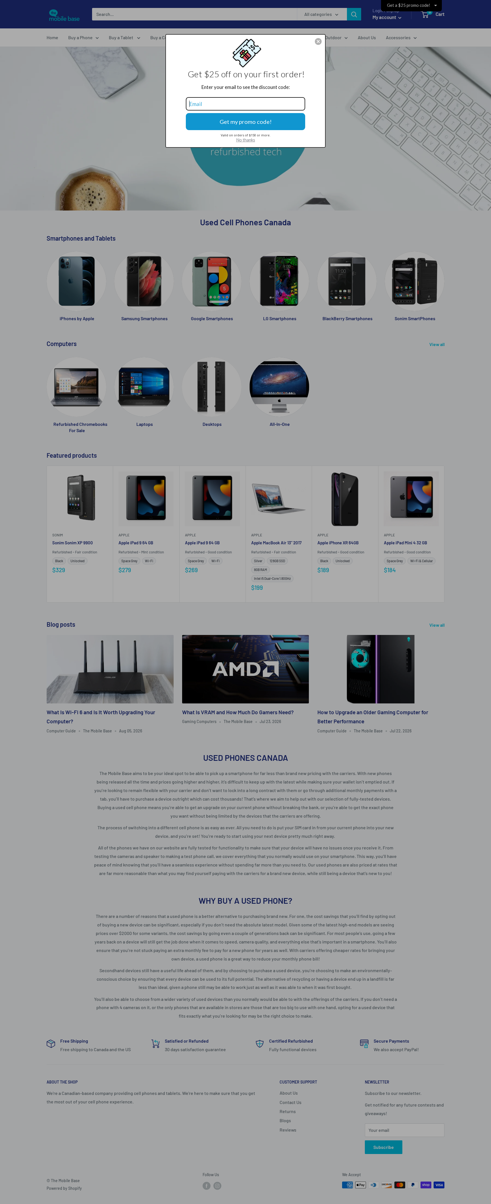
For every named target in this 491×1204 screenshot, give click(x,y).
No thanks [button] (245, 139)
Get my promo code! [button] (246, 121)
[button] (318, 41)
